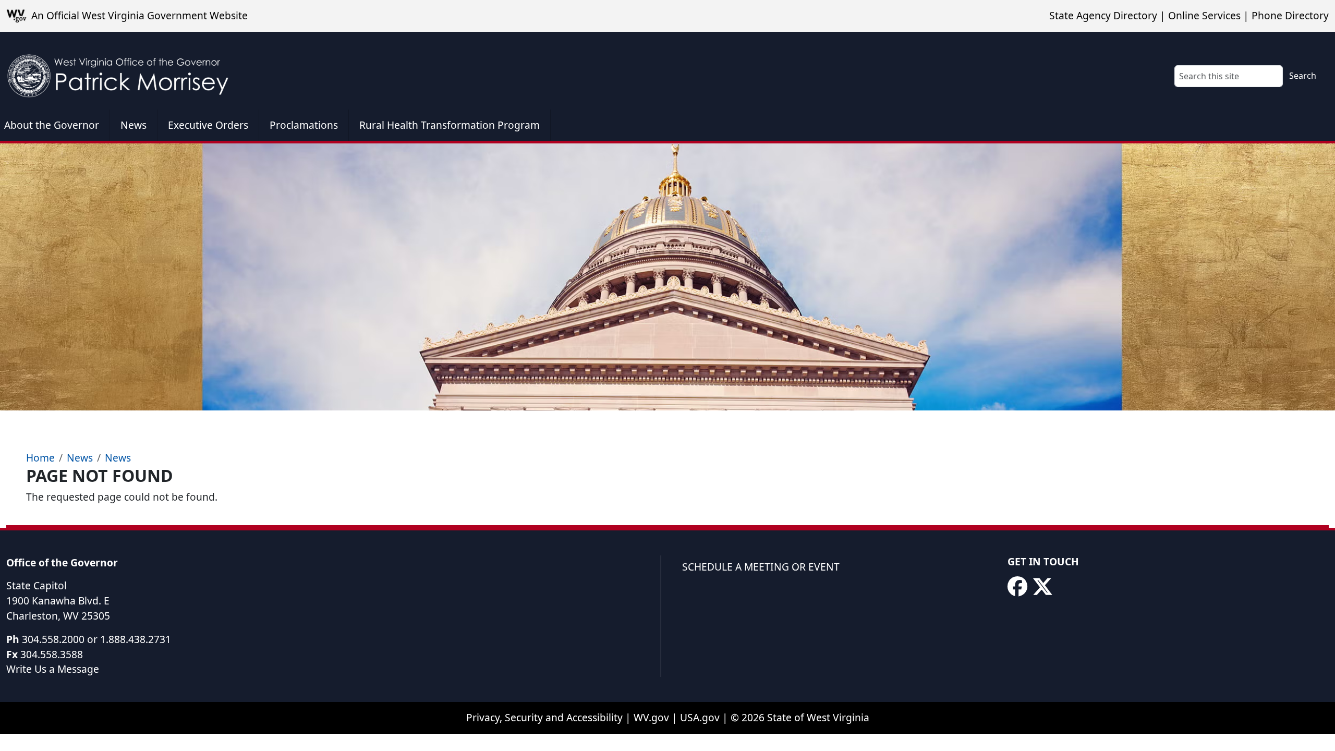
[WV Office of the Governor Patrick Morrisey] (123, 70)
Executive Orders (208, 125)
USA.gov (700, 717)
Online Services (1204, 15)
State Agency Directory (1103, 15)
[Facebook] (1017, 587)
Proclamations (304, 125)
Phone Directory (1290, 15)
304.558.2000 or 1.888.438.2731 (96, 639)
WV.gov (651, 717)
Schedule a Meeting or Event (761, 567)
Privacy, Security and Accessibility (544, 717)
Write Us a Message (52, 669)
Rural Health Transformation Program (449, 125)
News (133, 125)
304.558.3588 (51, 654)
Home (40, 458)
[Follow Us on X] (1042, 587)
